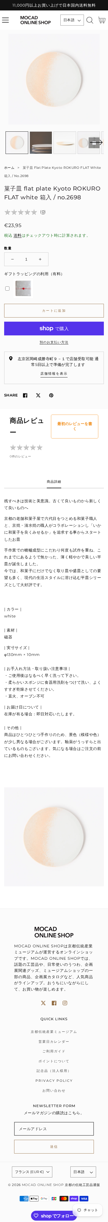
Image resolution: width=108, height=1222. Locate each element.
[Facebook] (25, 395)
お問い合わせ (54, 1090)
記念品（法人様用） (54, 1071)
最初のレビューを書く (74, 426)
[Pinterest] (51, 395)
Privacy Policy (54, 1080)
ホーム (9, 167)
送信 (54, 1146)
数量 (8, 248)
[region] (54, 5)
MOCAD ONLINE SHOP (43, 1185)
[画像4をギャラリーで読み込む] (89, 142)
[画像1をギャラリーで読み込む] (17, 142)
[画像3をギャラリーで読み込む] (64, 142)
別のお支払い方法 (54, 342)
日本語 (68, 20)
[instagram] (65, 1003)
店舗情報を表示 (54, 373)
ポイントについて (54, 1061)
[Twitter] (38, 395)
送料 (18, 235)
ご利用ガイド (54, 1051)
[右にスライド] (96, 146)
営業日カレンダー (54, 1041)
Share (11, 395)
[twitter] (43, 1003)
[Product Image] (54, 79)
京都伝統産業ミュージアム (54, 1032)
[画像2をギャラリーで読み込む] (41, 142)
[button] (5, 20)
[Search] (89, 20)
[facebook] (54, 1003)
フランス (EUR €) (29, 1171)
